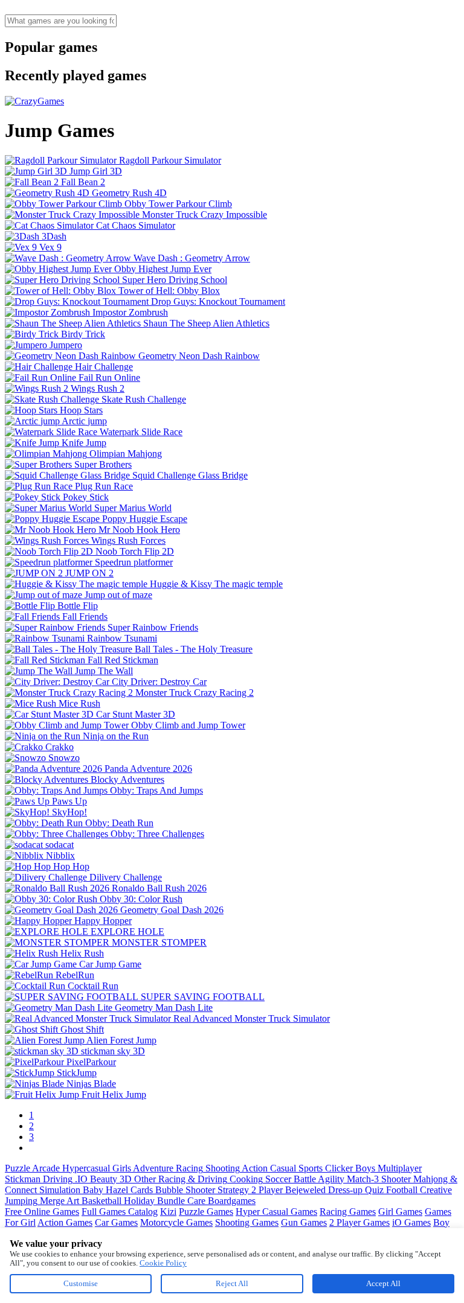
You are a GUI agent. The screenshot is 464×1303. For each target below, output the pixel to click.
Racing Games (348, 1211)
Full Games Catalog (120, 1211)
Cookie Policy (163, 1262)
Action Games (64, 1222)
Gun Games (304, 1222)
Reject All (232, 1283)
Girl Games (400, 1211)
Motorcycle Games (176, 1222)
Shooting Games (247, 1222)
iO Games (411, 1222)
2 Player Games (359, 1222)
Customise (80, 1283)
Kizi (168, 1211)
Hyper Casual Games (276, 1211)
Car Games (116, 1222)
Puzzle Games (206, 1211)
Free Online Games (42, 1211)
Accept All (383, 1283)
